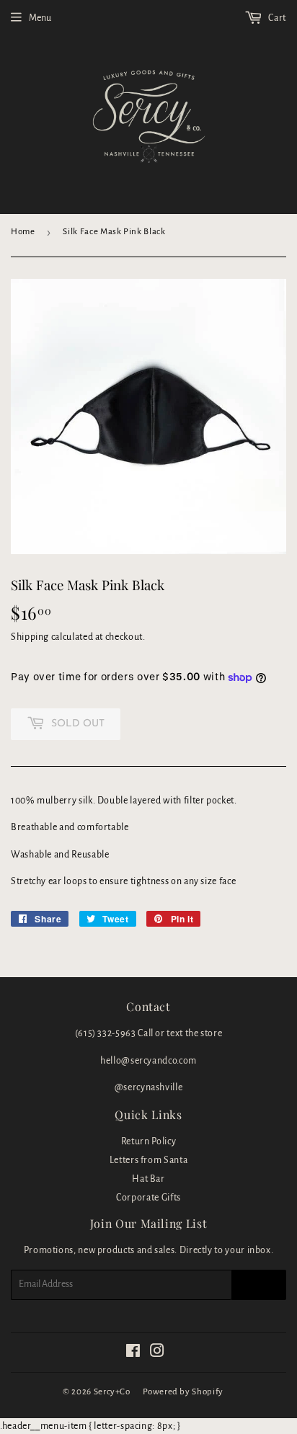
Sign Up (259, 1285)
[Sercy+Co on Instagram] (157, 1353)
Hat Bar (148, 1179)
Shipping (30, 637)
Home (23, 231)
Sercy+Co (112, 1392)
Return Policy (148, 1141)
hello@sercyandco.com (148, 1061)
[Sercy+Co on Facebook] (133, 1353)
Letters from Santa (149, 1160)
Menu (40, 18)
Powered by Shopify (183, 1392)
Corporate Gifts (148, 1198)
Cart (276, 18)
